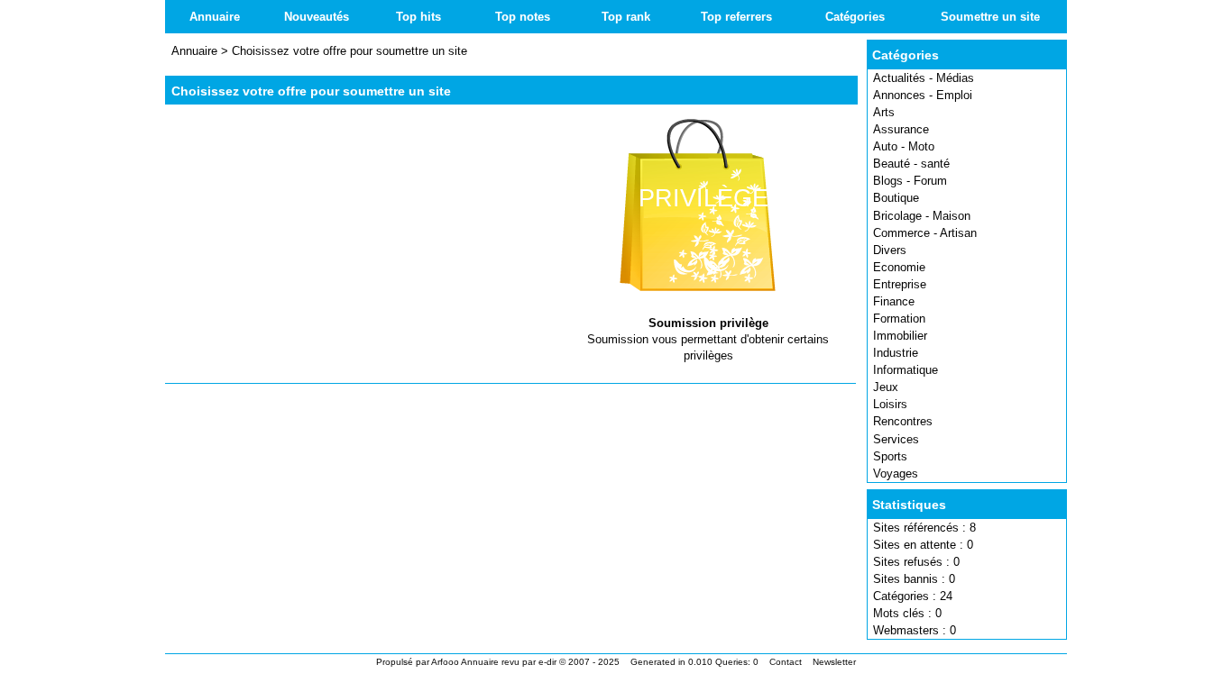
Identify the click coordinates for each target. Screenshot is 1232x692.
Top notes (522, 16)
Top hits (418, 16)
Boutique (896, 198)
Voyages (895, 473)
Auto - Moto (903, 146)
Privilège (703, 198)
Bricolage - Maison (921, 216)
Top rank (626, 16)
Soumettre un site (990, 16)
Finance (894, 301)
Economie (899, 267)
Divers (889, 250)
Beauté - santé (911, 163)
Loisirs (890, 404)
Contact (785, 662)
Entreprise (899, 284)
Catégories (855, 16)
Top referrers (736, 16)
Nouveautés (316, 16)
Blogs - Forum (910, 180)
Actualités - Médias (923, 78)
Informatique (905, 370)
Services (896, 439)
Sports (890, 456)
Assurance (901, 129)
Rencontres (903, 421)
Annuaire (214, 16)
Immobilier (900, 335)
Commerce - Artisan (925, 233)
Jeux (885, 387)
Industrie (895, 353)
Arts (884, 112)
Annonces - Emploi (922, 95)
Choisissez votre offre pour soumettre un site (349, 51)
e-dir (547, 662)
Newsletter (834, 662)
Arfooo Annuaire (465, 662)
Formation (899, 318)
